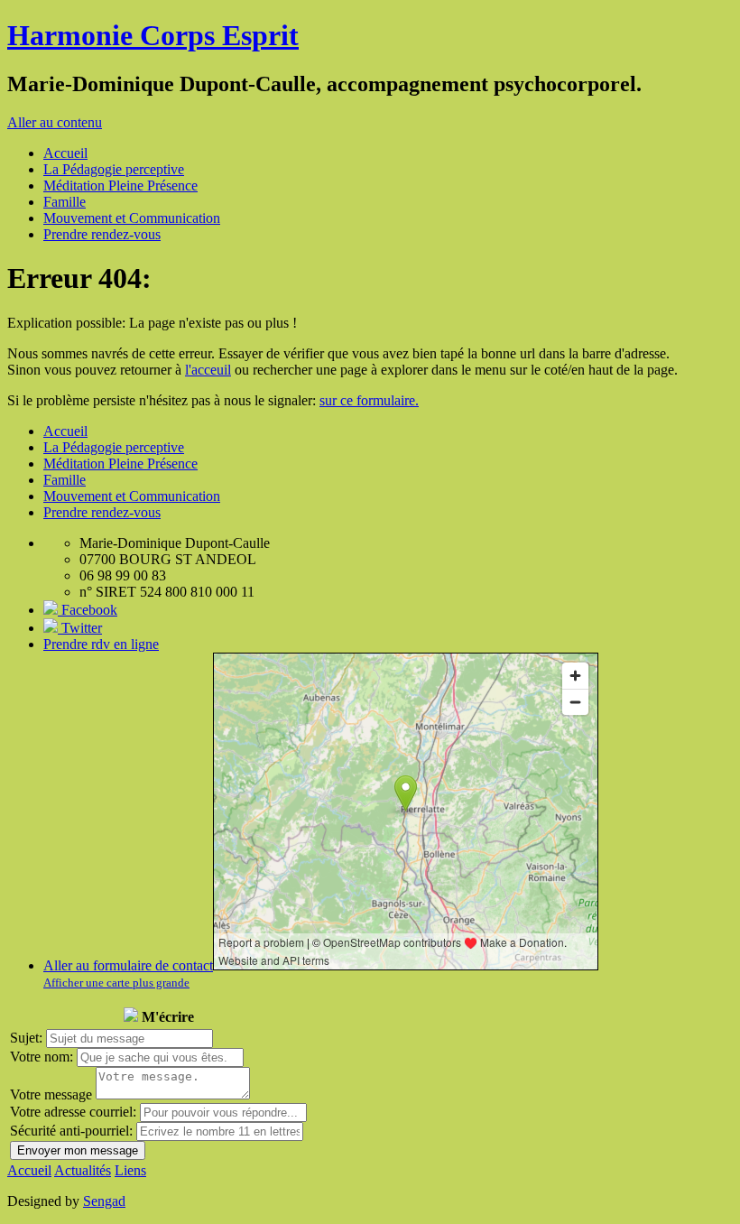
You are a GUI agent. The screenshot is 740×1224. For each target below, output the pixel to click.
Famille (64, 201)
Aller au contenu (54, 122)
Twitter (80, 627)
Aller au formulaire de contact (128, 965)
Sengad (104, 1201)
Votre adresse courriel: (73, 1111)
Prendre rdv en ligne (101, 644)
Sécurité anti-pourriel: (71, 1130)
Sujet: (26, 1037)
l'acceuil (208, 369)
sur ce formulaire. (369, 400)
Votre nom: (41, 1056)
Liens (130, 1170)
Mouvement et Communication (131, 218)
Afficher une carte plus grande (116, 982)
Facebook (87, 609)
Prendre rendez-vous (102, 234)
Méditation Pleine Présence (120, 185)
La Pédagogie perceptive (113, 169)
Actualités (82, 1170)
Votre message (51, 1094)
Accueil (65, 153)
